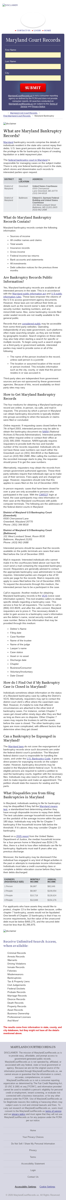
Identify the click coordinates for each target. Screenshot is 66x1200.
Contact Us (33, 1177)
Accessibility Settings (25, 1186)
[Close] (60, 5)
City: (7, 73)
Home (47, 30)
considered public (31, 323)
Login (37, 30)
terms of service (53, 1111)
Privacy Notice (38, 106)
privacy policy (18, 1114)
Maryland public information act (29, 293)
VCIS (44, 595)
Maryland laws (16, 746)
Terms (33, 1157)
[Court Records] (4, 113)
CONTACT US (23, 30)
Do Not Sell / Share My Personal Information (33, 1143)
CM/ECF (43, 494)
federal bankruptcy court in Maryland (28, 160)
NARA (45, 431)
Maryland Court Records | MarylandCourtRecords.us (33, 19)
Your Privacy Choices (33, 1137)
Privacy (33, 1150)
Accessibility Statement (33, 1163)
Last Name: (10, 61)
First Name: (11, 50)
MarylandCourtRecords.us (20, 96)
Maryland (8, 142)
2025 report (22, 836)
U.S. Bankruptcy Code (38, 758)
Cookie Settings (47, 1186)
